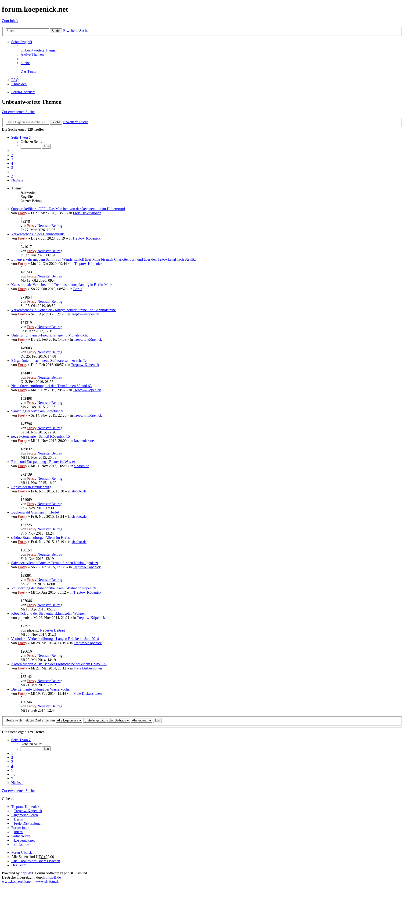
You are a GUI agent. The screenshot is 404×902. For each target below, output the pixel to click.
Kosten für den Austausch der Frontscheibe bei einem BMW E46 (59, 664)
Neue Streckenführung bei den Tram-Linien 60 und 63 (51, 386)
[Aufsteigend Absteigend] (141, 720)
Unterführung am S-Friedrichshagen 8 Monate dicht (49, 335)
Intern (18, 832)
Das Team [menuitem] (28, 71)
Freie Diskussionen (87, 213)
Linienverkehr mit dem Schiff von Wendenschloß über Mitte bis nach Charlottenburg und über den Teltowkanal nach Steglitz (103, 259)
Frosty (22, 213)
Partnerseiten (20, 836)
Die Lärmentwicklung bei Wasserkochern (41, 689)
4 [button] (12, 163)
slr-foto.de (81, 466)
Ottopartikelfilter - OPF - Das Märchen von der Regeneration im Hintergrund (68, 209)
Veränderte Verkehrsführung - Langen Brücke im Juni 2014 (55, 639)
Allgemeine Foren (24, 815)
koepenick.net (84, 441)
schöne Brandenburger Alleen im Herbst (41, 538)
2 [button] (12, 155)
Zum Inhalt (10, 21)
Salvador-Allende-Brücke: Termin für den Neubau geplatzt (54, 563)
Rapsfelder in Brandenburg (31, 487)
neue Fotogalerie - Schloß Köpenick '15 (40, 436)
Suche (56, 31)
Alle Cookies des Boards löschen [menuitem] (35, 861)
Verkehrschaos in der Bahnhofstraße (38, 234)
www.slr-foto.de (47, 882)
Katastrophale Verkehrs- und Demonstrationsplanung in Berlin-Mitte (61, 285)
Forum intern (20, 828)
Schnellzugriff (21, 42)
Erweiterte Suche (75, 31)
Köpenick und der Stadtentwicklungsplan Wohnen (48, 613)
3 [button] (12, 159)
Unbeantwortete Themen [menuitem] (39, 50)
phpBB (26, 873)
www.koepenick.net (17, 882)
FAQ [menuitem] (15, 80)
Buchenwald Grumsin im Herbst (35, 512)
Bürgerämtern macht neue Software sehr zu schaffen (49, 360)
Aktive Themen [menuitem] (32, 54)
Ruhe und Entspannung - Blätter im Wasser (43, 462)
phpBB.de (53, 877)
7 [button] (12, 176)
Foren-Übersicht (23, 852)
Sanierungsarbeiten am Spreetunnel (37, 411)
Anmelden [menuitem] (19, 84)
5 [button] (12, 168)
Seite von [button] (21, 137)
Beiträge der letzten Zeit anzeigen (31, 720)
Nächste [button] (17, 180)
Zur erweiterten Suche (18, 112)
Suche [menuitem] (25, 63)
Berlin (77, 289)
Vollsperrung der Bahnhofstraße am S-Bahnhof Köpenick (53, 588)
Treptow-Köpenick (86, 238)
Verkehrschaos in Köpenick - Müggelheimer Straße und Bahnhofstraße (63, 310)
